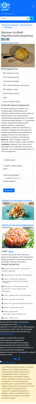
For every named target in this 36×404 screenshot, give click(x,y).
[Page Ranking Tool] (8, 362)
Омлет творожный (14, 312)
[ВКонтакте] (2, 39)
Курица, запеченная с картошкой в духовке (16, 269)
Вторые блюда (26, 25)
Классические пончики (17, 275)
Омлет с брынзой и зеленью (15, 280)
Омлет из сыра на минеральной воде (18, 303)
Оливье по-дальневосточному (17, 200)
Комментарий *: (9, 181)
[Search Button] (32, 18)
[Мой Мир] (8, 39)
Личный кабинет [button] (7, 14)
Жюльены (8, 27)
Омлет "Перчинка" (10, 318)
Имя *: (5, 169)
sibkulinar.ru (22, 324)
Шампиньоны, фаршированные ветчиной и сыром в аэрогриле (15, 288)
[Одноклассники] (5, 39)
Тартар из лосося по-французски (18, 225)
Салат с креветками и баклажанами (17, 295)
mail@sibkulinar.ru (7, 334)
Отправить (9, 190)
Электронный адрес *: (11, 175)
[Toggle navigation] (33, 6)
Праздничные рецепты (10, 43)
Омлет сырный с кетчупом (13, 299)
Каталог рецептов (11, 25)
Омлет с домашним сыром (14, 307)
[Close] (27, 18)
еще (10, 251)
